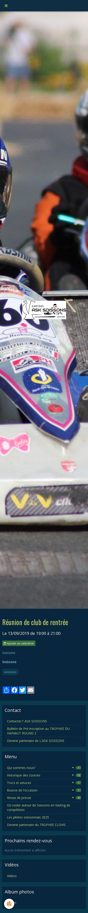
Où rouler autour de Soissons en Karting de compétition (38, 807)
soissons (10, 672)
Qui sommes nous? (43, 768)
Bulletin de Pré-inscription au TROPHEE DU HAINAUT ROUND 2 (38, 730)
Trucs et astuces (43, 783)
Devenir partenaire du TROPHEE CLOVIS (36, 825)
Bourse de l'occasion (43, 790)
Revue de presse (43, 798)
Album (11, 903)
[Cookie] (9, 904)
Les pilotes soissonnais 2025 (28, 817)
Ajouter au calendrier (20, 643)
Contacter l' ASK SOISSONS (27, 721)
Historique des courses (43, 775)
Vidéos (12, 876)
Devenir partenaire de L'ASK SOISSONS (35, 740)
